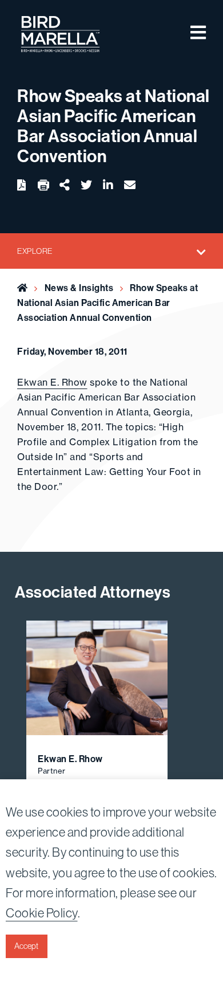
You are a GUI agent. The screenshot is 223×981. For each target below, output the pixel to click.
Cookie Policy (42, 913)
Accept (26, 946)
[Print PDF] (43, 185)
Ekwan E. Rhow (52, 382)
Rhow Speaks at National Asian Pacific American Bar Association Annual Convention (107, 302)
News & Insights (79, 287)
